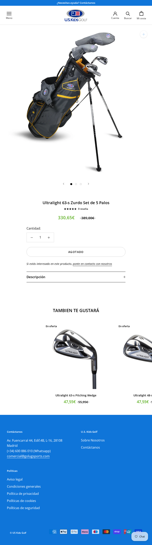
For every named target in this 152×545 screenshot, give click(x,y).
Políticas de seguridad (23, 508)
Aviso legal (15, 479)
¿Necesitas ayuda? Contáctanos (76, 3)
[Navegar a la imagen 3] (81, 184)
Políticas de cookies (21, 501)
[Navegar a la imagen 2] (76, 184)
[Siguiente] (88, 184)
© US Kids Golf (18, 532)
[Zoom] (143, 34)
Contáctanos (90, 447)
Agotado (76, 252)
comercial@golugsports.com (28, 456)
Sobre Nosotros (93, 440)
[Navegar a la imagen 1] (71, 184)
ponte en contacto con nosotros (92, 264)
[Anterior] (63, 184)
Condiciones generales (24, 486)
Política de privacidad (23, 493)
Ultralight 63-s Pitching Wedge (75, 395)
